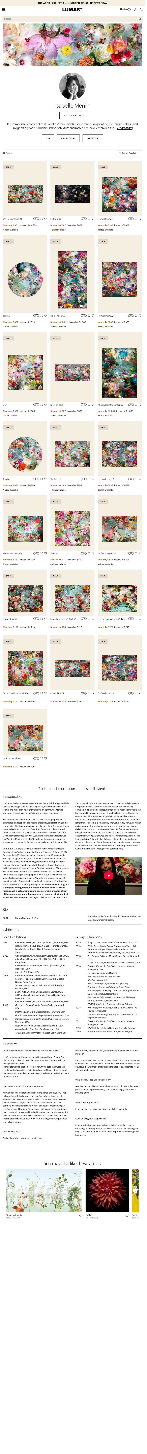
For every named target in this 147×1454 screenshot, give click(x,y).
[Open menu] (3, 10)
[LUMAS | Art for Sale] (72, 10)
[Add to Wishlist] (45, 218)
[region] (72, 1197)
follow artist (72, 115)
